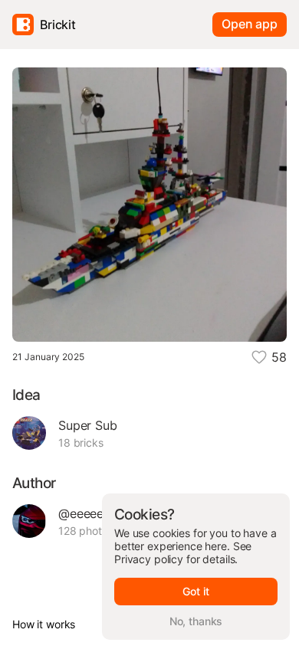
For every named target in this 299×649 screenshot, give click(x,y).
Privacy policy (148, 558)
